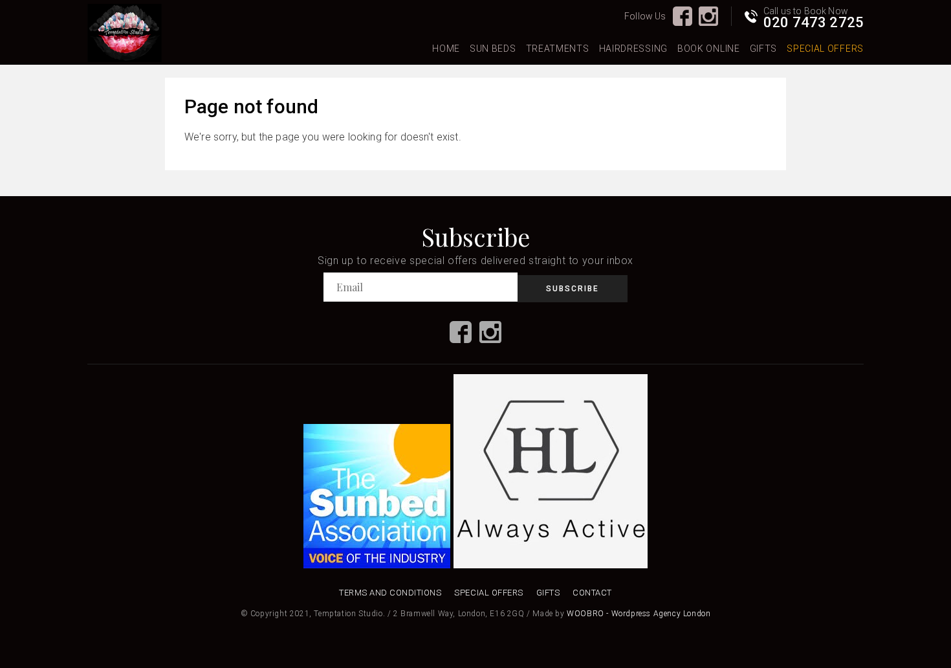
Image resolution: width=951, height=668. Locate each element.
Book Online (708, 48)
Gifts (764, 48)
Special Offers (825, 48)
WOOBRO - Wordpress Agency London (638, 613)
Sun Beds (493, 48)
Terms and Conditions (390, 592)
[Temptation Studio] (124, 34)
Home (446, 48)
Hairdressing (633, 48)
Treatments (557, 48)
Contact (592, 592)
